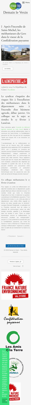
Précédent (12, 236)
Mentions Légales (14, 261)
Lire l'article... (7, 68)
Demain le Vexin (15, 12)
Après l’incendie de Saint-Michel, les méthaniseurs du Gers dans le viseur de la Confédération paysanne (15, 33)
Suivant (19, 236)
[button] (26, 2)
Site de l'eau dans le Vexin (17, 246)
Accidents (5, 64)
